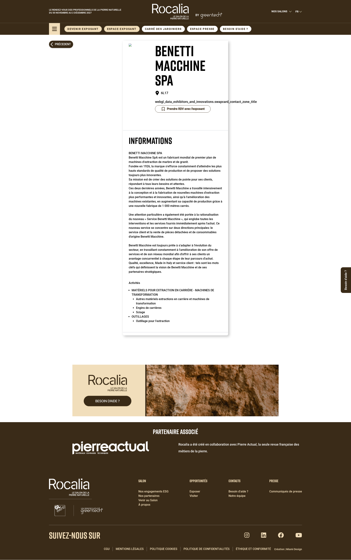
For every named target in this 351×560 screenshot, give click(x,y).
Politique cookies (163, 549)
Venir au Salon (148, 500)
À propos (144, 504)
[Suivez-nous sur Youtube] (298, 536)
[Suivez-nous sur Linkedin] (263, 536)
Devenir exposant (83, 28)
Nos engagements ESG (153, 491)
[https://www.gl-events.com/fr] (60, 510)
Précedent (63, 44)
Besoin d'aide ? (235, 28)
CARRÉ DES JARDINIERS (163, 28)
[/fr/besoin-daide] (175, 390)
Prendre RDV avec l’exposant (186, 109)
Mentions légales (130, 549)
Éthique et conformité (253, 549)
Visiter (194, 496)
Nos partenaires (148, 496)
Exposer (195, 491)
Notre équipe (237, 496)
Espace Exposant (122, 28)
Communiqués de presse (285, 491)
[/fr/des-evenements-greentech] (92, 510)
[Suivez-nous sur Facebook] (281, 536)
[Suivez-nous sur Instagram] (246, 536)
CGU (107, 549)
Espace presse (202, 28)
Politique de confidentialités (207, 549)
